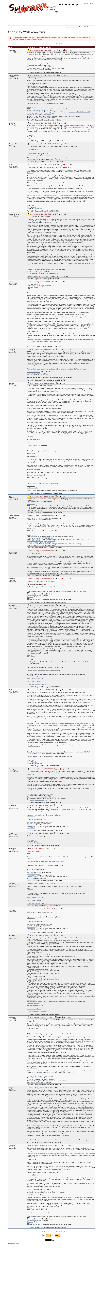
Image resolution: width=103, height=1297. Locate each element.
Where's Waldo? (32, 826)
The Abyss (30, 822)
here (31, 109)
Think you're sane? (49, 113)
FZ (9, 551)
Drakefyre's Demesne (33, 372)
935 (32, 279)
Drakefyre (12, 349)
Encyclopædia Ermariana (37, 69)
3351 (32, 687)
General (73, 27)
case (30, 684)
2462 (32, 141)
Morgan (11, 1088)
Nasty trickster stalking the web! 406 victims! (40, 64)
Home (68, 27)
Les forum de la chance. (34, 681)
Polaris (29, 138)
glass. (46, 684)
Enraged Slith (13, 144)
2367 (32, 211)
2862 (32, 1142)
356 (32, 346)
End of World (31, 828)
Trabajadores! (38, 208)
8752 (32, 72)
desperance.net (31, 373)
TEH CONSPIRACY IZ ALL (35, 678)
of (32, 684)
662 (32, 512)
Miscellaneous (31, 825)
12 (61, 43)
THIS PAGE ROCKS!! (46, 110)
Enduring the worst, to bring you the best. (39, 114)
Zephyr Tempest (14, 75)
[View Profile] (59, 49)
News (91, 3)
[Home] (34, 8)
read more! (72, 112)
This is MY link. (31, 107)
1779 (32, 120)
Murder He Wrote (14, 214)
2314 (32, 493)
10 (56, 43)
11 (59, 43)
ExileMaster (12, 805)
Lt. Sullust (12, 123)
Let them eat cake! (32, 488)
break (42, 684)
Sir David (12, 605)
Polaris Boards (31, 490)
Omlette (11, 383)
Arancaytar (12, 50)
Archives (85, 3)
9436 (32, 380)
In (27, 684)
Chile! (32, 205)
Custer (11, 165)
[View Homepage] (65, 49)
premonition (12, 282)
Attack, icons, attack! (33, 110)
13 (64, 43)
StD (10, 496)
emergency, (36, 684)
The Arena (30, 374)
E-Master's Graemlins (33, 823)
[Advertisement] (44, 18)
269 (32, 575)
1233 (32, 162)
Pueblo (34, 207)
